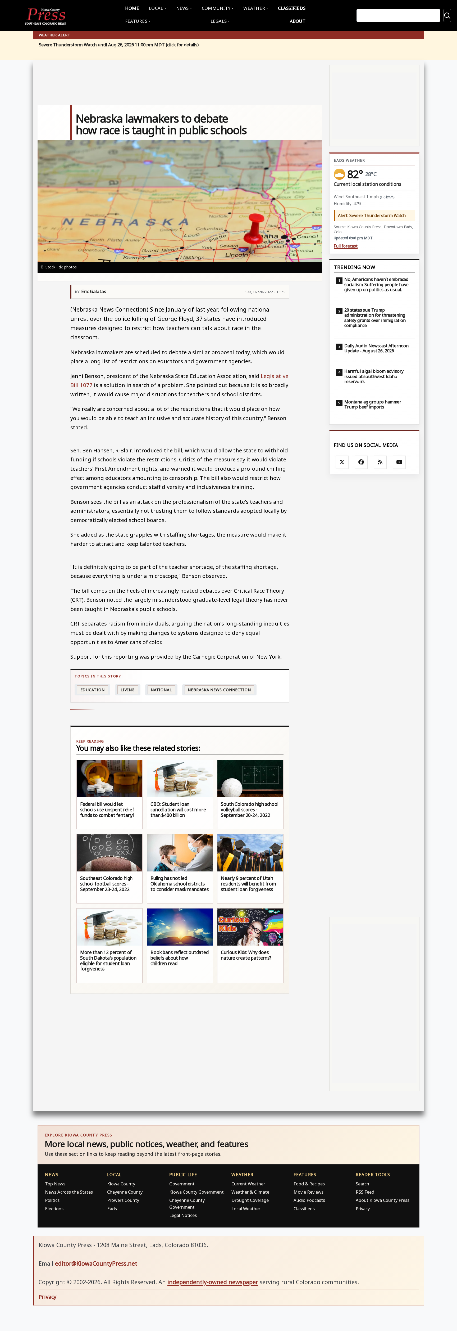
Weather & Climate (250, 1192)
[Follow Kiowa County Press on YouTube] (399, 462)
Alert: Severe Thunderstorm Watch (372, 215)
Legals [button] (219, 21)
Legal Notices (183, 1215)
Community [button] (216, 8)
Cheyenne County (125, 1192)
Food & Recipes (309, 1184)
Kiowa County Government (196, 1192)
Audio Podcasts (309, 1200)
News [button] (182, 8)
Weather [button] (254, 8)
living (128, 689)
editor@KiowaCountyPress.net (96, 1263)
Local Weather (245, 1209)
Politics (52, 1200)
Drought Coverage (250, 1200)
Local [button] (156, 8)
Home (132, 8)
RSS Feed (365, 1192)
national (161, 689)
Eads (112, 1209)
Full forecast (346, 246)
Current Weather (248, 1184)
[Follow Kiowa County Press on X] (342, 462)
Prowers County (123, 1200)
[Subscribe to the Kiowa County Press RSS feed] (380, 462)
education (92, 689)
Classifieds (291, 8)
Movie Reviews (308, 1192)
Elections (54, 1209)
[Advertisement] (374, 695)
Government (182, 1184)
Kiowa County (121, 1184)
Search (362, 1184)
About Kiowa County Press (382, 1200)
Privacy (363, 1209)
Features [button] (136, 21)
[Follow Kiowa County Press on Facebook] (361, 462)
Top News (55, 1184)
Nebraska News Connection (219, 689)
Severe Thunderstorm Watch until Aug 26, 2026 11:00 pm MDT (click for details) (119, 45)
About (297, 21)
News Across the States (69, 1192)
